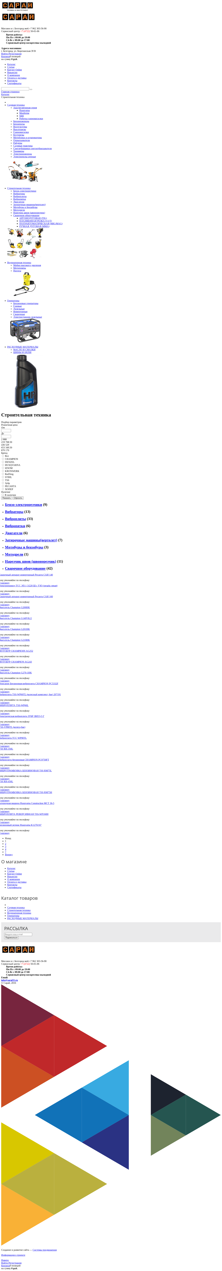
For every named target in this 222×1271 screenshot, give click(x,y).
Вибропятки (15, 526)
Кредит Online (14, 874)
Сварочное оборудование (25, 568)
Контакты (12, 884)
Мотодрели (14, 554)
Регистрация (14, 53)
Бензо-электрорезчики (23, 505)
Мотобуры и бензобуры (24, 547)
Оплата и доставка (16, 882)
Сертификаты (14, 887)
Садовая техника (16, 907)
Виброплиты (15, 519)
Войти (4, 53)
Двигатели (14, 533)
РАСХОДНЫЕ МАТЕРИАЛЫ (22, 918)
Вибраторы (14, 512)
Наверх (5, 1260)
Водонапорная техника (19, 913)
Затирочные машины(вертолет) (31, 540)
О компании (13, 879)
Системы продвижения (45, 1250)
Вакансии (12, 876)
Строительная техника (19, 910)
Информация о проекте (13, 1255)
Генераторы (13, 915)
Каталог (11, 868)
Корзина (5, 56)
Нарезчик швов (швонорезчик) (30, 561)
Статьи (10, 871)
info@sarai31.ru (9, 980)
